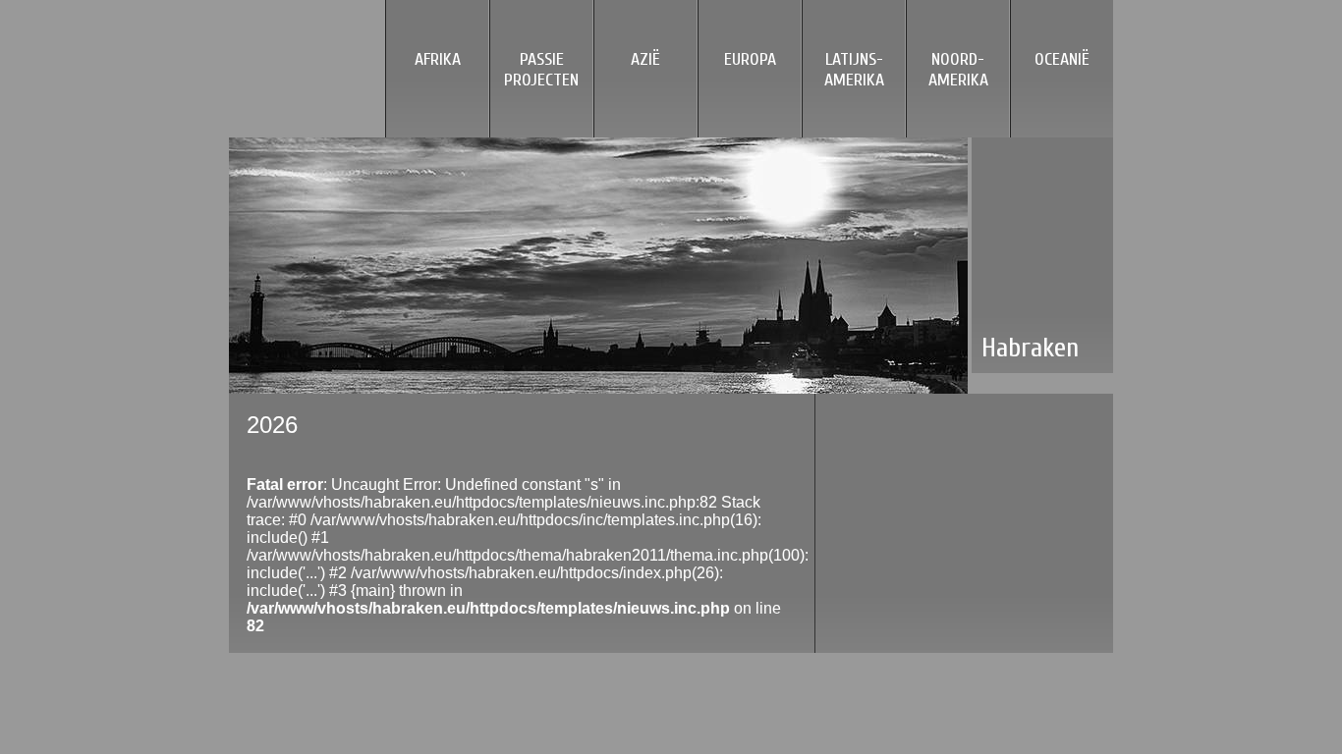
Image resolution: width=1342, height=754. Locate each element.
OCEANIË (1062, 59)
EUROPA (750, 59)
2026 (272, 424)
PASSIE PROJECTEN (541, 69)
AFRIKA (438, 59)
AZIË (645, 59)
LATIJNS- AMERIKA (854, 69)
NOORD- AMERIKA (958, 69)
